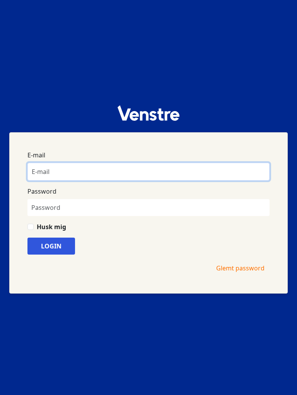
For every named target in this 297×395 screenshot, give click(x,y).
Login (51, 246)
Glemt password (240, 268)
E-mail (36, 155)
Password (41, 191)
